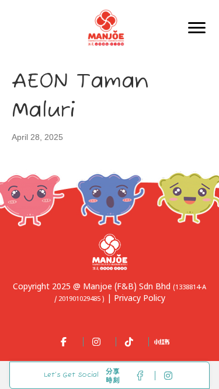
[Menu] (196, 28)
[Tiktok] (126, 341)
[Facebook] (60, 341)
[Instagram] (93, 341)
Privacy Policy (139, 299)
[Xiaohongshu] (158, 341)
